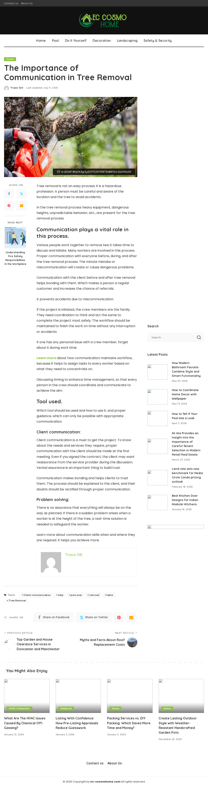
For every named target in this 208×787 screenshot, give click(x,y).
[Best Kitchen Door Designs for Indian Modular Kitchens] (157, 502)
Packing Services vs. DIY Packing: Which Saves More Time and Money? (129, 723)
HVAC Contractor (19, 708)
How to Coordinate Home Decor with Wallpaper (185, 394)
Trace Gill (16, 87)
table (110, 595)
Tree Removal (17, 600)
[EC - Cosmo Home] (104, 20)
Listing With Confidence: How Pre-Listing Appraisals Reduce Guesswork (77, 723)
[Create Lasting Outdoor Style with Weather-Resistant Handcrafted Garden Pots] (181, 696)
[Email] (21, 205)
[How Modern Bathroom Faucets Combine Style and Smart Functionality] (157, 372)
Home (10, 59)
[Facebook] (9, 194)
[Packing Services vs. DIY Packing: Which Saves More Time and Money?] (130, 696)
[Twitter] (21, 194)
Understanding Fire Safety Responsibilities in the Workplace (15, 258)
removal (94, 595)
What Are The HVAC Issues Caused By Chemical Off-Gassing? (24, 723)
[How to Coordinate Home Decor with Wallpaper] (157, 396)
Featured (66, 708)
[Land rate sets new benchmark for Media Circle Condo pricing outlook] (157, 477)
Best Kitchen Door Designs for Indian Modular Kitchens (185, 500)
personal (76, 595)
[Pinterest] (9, 205)
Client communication (37, 595)
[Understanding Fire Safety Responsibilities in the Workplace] (15, 237)
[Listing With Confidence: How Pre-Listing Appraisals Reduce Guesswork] (78, 696)
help (60, 595)
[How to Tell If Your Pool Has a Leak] (157, 418)
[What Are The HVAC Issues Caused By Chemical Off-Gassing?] (27, 696)
